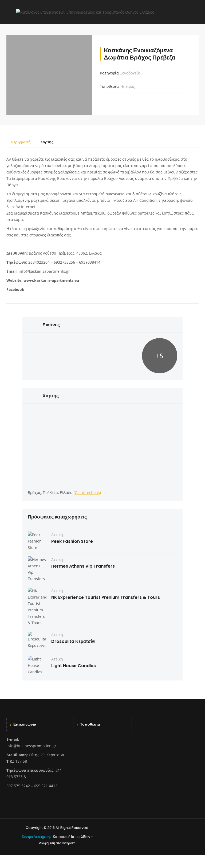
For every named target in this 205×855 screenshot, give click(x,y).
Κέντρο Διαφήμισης (37, 836)
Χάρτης (46, 142)
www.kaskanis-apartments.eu (51, 280)
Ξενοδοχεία (130, 73)
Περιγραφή (21, 142)
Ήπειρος (127, 86)
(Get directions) (87, 492)
